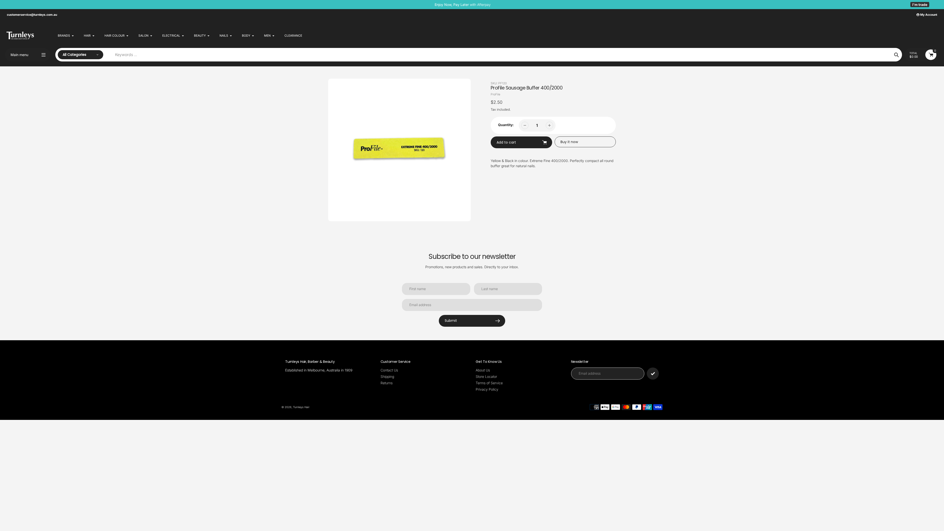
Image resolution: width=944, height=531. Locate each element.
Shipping (387, 376)
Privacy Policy (487, 389)
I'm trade (919, 4)
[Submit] (653, 374)
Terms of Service (489, 383)
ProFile (495, 94)
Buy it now (569, 141)
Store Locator (486, 376)
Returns (387, 383)
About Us (483, 370)
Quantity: (506, 125)
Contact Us (389, 370)
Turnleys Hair (301, 407)
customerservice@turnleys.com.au (32, 14)
